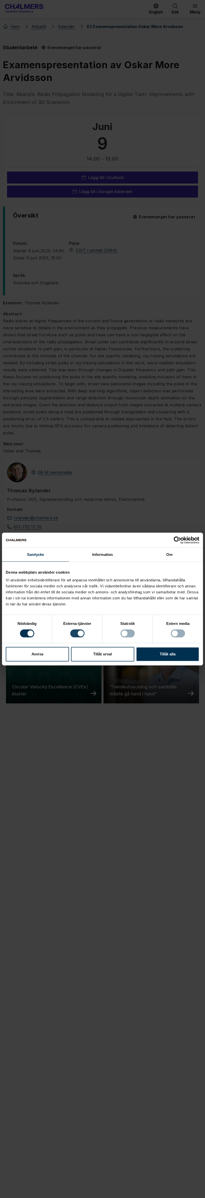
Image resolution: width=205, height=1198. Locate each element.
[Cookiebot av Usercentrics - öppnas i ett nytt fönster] (177, 540)
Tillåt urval (102, 654)
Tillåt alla (168, 654)
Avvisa (37, 654)
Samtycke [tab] (35, 554)
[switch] (77, 633)
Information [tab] (102, 554)
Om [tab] (169, 554)
